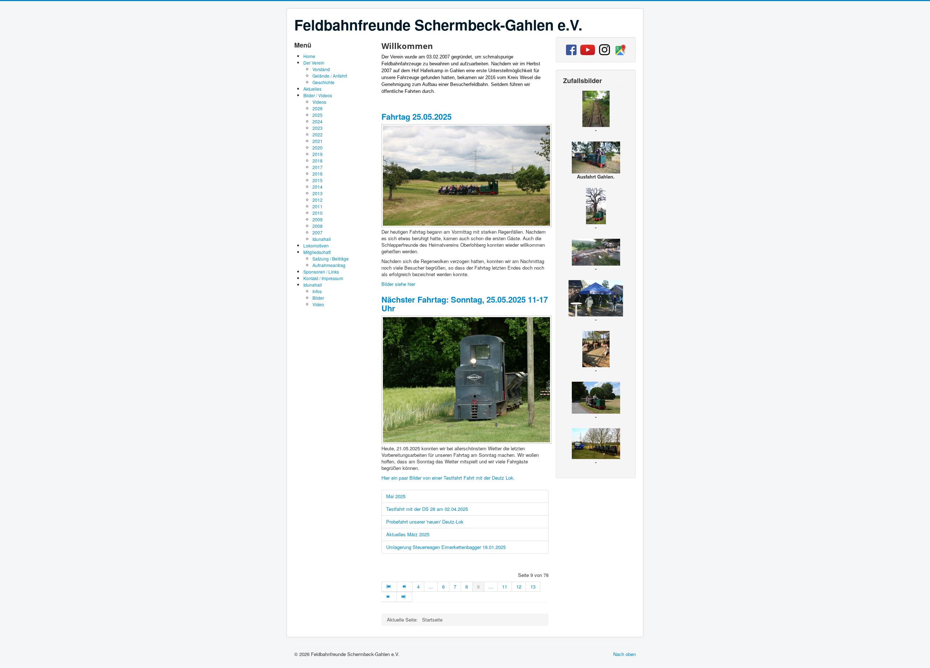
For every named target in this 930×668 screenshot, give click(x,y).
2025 (317, 115)
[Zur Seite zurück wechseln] (404, 587)
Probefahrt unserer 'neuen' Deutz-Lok (425, 521)
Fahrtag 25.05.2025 (416, 116)
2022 (317, 134)
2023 (317, 128)
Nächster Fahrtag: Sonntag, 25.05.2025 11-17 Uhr (464, 304)
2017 (317, 167)
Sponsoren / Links (321, 272)
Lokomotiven (316, 245)
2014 (317, 187)
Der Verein (313, 63)
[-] (467, 225)
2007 (317, 232)
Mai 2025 (395, 496)
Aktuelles (312, 89)
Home (309, 56)
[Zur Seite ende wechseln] (404, 597)
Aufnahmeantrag (328, 265)
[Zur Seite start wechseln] (389, 587)
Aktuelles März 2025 (407, 534)
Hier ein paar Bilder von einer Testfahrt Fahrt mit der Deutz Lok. (448, 477)
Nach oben (624, 654)
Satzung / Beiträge (330, 258)
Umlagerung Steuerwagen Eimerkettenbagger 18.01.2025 (446, 547)
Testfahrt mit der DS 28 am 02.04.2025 (427, 508)
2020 (317, 147)
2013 (317, 193)
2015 (317, 180)
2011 (317, 206)
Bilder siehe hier (398, 283)
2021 (317, 141)
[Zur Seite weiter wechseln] (389, 597)
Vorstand (321, 69)
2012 (317, 200)
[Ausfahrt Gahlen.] (596, 156)
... (431, 586)
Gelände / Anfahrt (329, 76)
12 (518, 586)
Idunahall (321, 239)
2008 (317, 226)
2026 (317, 108)
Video (318, 304)
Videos (319, 102)
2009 (317, 219)
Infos (317, 291)
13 (532, 586)
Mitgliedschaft (317, 252)
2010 (317, 213)
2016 (317, 174)
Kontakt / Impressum (323, 278)
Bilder (318, 298)
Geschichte (323, 82)
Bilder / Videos (317, 95)
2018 (317, 160)
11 (504, 586)
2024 (317, 121)
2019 (317, 154)
